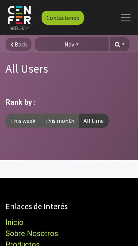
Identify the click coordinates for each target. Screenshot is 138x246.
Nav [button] (69, 44)
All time (94, 120)
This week (22, 120)
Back (20, 44)
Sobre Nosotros (32, 233)
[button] (120, 44)
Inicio (15, 222)
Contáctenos (62, 17)
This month (59, 120)
